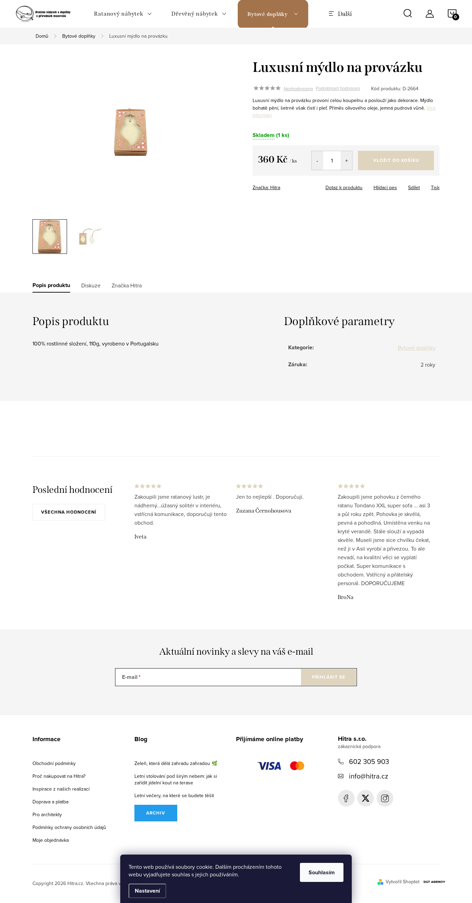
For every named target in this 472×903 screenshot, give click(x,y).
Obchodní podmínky (54, 763)
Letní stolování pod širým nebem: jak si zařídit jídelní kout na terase (175, 779)
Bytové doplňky (416, 347)
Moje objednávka (50, 840)
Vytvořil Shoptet (402, 881)
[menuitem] (123, 14)
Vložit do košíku (396, 160)
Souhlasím (322, 872)
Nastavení (147, 891)
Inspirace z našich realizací (60, 788)
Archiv (155, 813)
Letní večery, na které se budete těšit (174, 795)
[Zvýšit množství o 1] (346, 160)
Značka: (266, 187)
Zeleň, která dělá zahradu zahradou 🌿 (175, 763)
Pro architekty (47, 814)
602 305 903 (369, 761)
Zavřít (295, 185)
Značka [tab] (127, 285)
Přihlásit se (329, 677)
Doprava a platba (50, 801)
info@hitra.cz (368, 776)
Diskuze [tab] (91, 285)
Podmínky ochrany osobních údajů (69, 827)
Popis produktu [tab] (51, 285)
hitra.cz (385, 798)
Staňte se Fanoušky (346, 798)
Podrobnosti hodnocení (338, 88)
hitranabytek (365, 798)
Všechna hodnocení (68, 512)
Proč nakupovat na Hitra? (58, 776)
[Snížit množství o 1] (317, 160)
